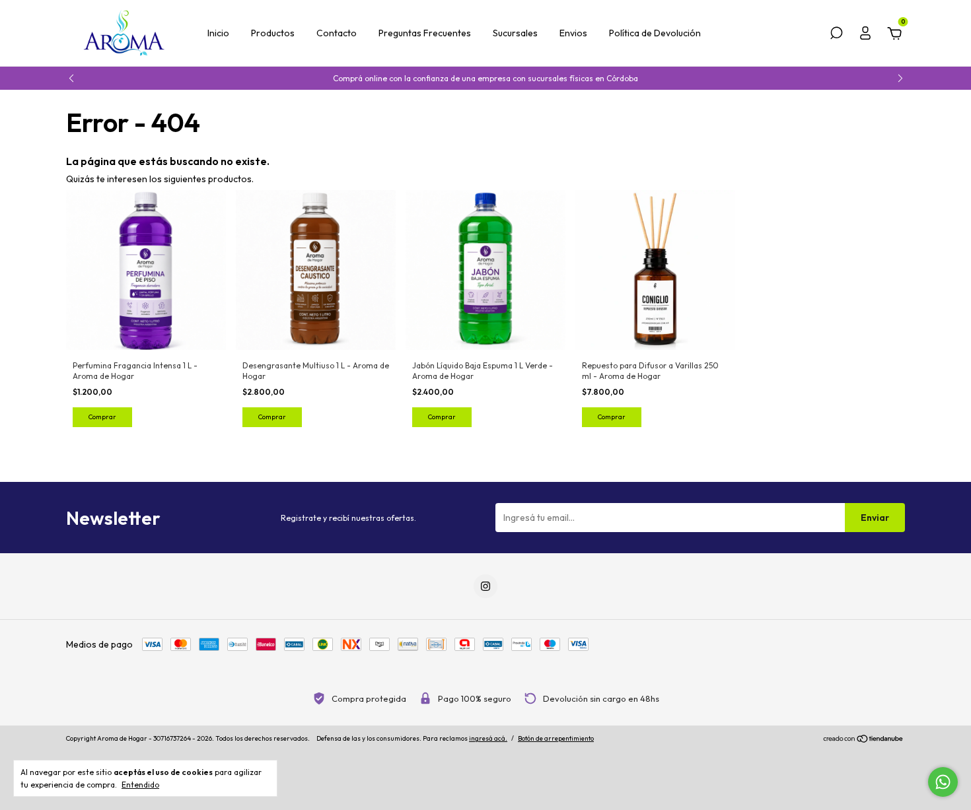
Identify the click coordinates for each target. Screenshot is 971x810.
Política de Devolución (655, 33)
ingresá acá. (488, 738)
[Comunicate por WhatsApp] (943, 782)
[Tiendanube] (863, 740)
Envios (573, 33)
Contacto (336, 33)
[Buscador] (836, 35)
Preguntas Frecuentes (424, 33)
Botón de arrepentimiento (556, 738)
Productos (273, 33)
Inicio (218, 33)
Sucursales (515, 33)
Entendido (140, 785)
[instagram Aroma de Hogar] (485, 586)
